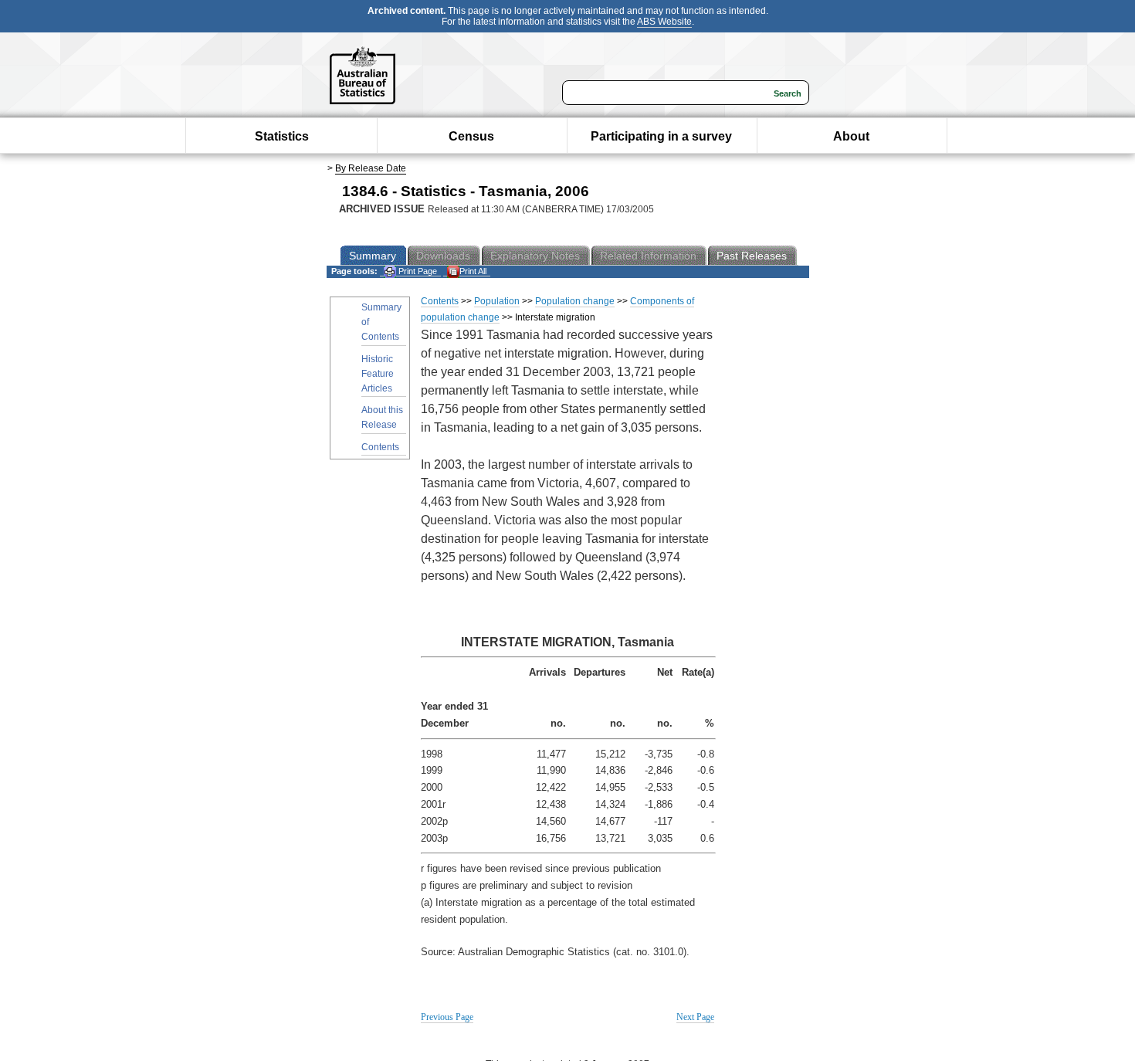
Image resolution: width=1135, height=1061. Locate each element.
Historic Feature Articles (377, 374)
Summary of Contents (381, 322)
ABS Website (664, 21)
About (851, 136)
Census (471, 136)
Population (497, 301)
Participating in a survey (661, 136)
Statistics (282, 136)
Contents (380, 447)
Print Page (416, 271)
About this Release (382, 417)
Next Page (695, 1017)
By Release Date (370, 168)
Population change (575, 301)
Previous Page (447, 1017)
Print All (472, 271)
